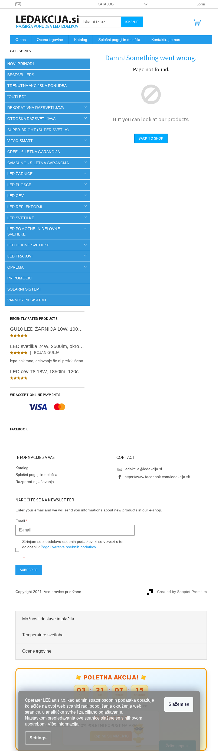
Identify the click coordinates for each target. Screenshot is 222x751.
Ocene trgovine (34, 651)
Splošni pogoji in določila (34, 474)
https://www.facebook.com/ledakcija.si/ (155, 477)
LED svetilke (18, 218)
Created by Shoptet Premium (180, 591)
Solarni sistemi (22, 289)
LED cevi (14, 196)
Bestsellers (18, 75)
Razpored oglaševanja (32, 481)
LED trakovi (18, 256)
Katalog (103, 4)
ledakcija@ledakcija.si (141, 469)
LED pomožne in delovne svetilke (31, 231)
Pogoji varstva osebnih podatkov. (66, 547)
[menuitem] (18, 39)
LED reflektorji (22, 207)
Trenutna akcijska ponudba (35, 85)
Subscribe (26, 570)
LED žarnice (18, 174)
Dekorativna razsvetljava (33, 107)
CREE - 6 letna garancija (31, 152)
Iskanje (129, 22)
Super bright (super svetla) (36, 130)
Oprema (13, 267)
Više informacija (63, 724)
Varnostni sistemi (24, 300)
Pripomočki (17, 278)
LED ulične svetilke (26, 245)
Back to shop (149, 138)
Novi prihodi (18, 64)
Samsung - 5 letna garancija (36, 163)
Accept (178, 704)
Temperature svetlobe (40, 635)
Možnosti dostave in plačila (46, 619)
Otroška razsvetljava (29, 119)
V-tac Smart (18, 140)
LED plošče (17, 185)
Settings (38, 738)
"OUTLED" (14, 97)
